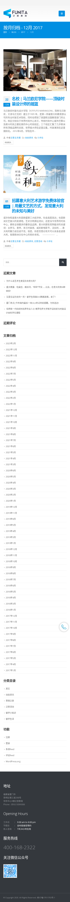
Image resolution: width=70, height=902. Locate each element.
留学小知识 (11, 712)
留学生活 (10, 719)
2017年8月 (11, 640)
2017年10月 (11, 627)
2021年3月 (11, 464)
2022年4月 (11, 385)
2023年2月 (11, 343)
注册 (8, 737)
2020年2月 (11, 494)
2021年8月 (11, 434)
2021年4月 (11, 458)
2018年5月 (11, 591)
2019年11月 (11, 513)
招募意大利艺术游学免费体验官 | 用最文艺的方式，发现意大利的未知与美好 (38, 206)
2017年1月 (11, 670)
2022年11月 (11, 355)
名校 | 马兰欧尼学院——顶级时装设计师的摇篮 (38, 101)
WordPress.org (13, 761)
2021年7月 (11, 440)
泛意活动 (38, 241)
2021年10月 (11, 422)
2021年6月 (11, 446)
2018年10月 (11, 561)
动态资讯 (29, 137)
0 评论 (40, 137)
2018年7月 (11, 579)
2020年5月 (11, 476)
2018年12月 (11, 549)
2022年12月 (11, 349)
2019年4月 (11, 531)
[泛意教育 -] (15, 13)
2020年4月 (11, 482)
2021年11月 (11, 416)
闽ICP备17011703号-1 (46, 897)
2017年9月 (11, 634)
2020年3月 (11, 488)
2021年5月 (11, 452)
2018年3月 (11, 603)
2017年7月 (11, 646)
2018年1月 (11, 609)
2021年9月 (11, 428)
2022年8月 (11, 367)
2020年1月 (11, 500)
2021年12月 (11, 410)
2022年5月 (11, 379)
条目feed (10, 749)
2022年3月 (11, 391)
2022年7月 (11, 373)
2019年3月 (11, 537)
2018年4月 (11, 597)
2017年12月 (11, 615)
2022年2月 (11, 398)
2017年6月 (11, 652)
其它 (8, 688)
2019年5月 (11, 525)
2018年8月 (11, 573)
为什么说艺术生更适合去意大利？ (21, 281)
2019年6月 (11, 519)
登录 (8, 743)
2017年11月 (11, 621)
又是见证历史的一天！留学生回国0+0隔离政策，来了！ (31, 296)
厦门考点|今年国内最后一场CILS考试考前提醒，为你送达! (32, 303)
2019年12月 (11, 506)
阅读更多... (8, 142)
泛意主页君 (16, 137)
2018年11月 (11, 555)
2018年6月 (11, 585)
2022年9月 (11, 361)
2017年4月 (11, 664)
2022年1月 (11, 404)
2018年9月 (11, 567)
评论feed (10, 755)
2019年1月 (11, 543)
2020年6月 (11, 470)
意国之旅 (10, 700)
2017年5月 (11, 658)
